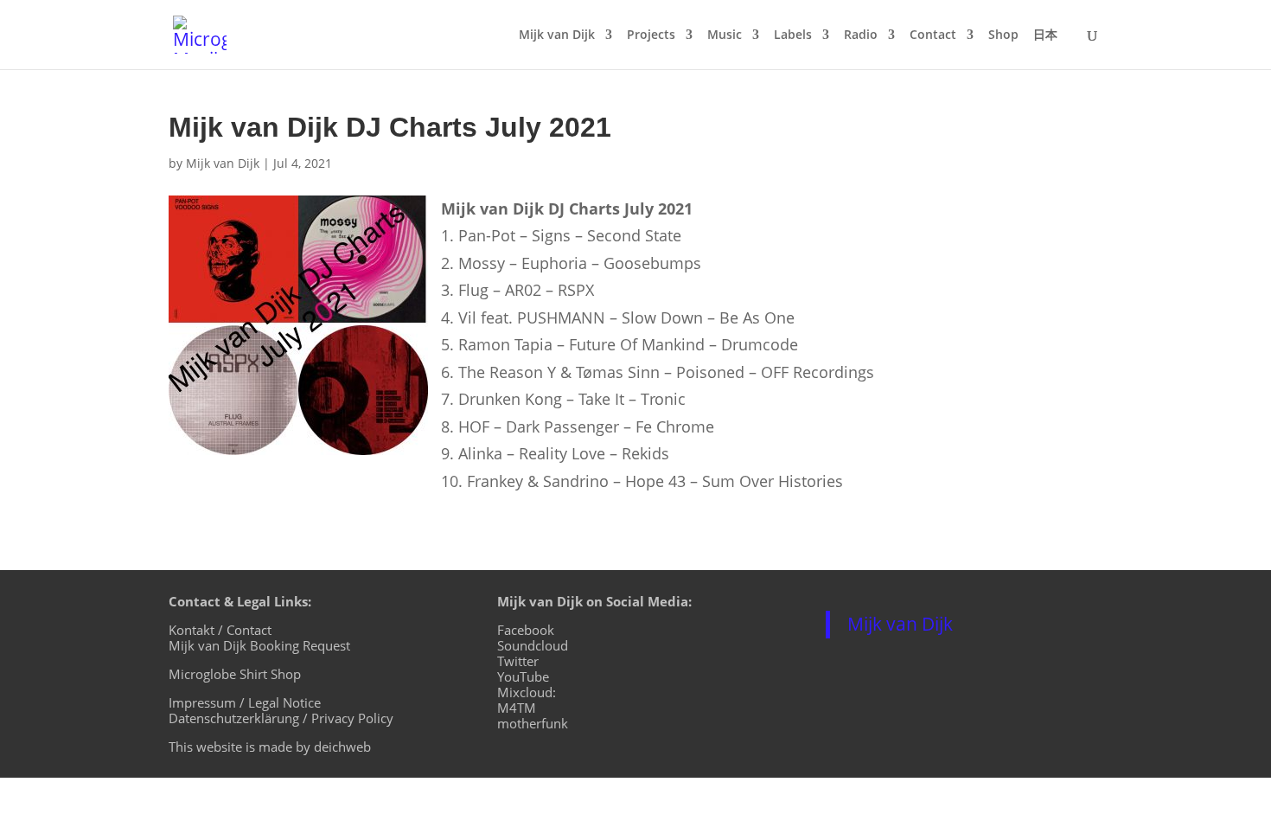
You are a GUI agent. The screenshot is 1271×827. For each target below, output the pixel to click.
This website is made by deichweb (270, 746)
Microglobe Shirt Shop (235, 674)
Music (724, 35)
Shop (1003, 35)
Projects (651, 35)
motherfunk (532, 723)
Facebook (525, 629)
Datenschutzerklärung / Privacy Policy (281, 718)
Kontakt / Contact (220, 629)
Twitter (518, 661)
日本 (1045, 35)
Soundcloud (532, 645)
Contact (933, 35)
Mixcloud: (526, 692)
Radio (861, 35)
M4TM (516, 707)
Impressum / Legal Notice (245, 702)
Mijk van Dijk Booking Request (259, 645)
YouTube (523, 676)
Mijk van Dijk (557, 35)
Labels (793, 35)
